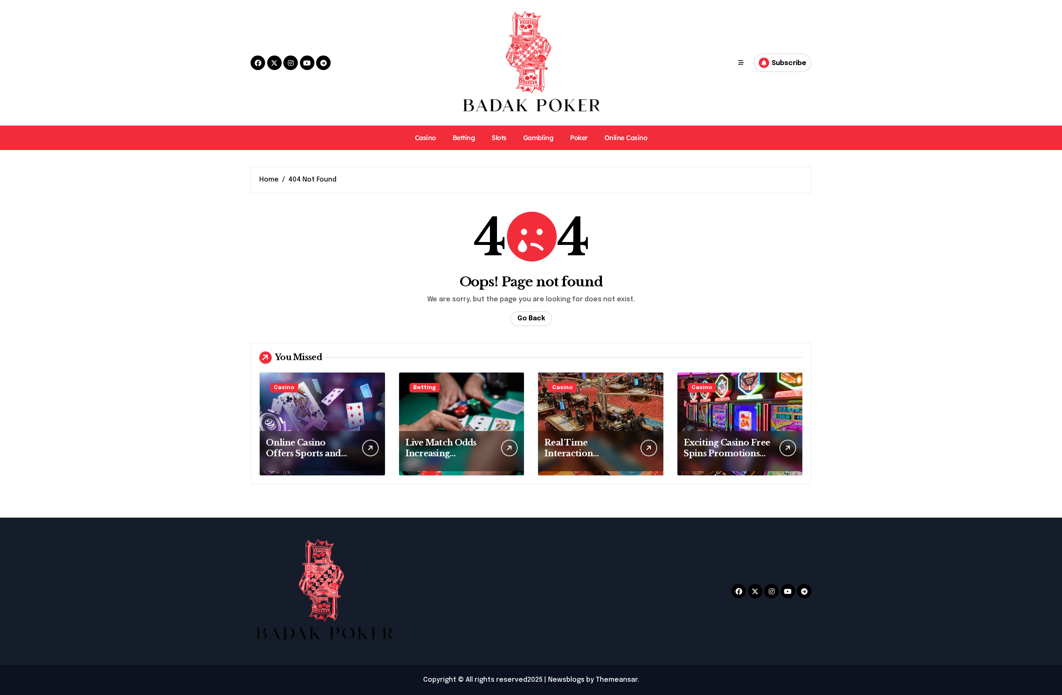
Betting (464, 137)
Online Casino (626, 137)
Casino (425, 137)
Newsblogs (566, 679)
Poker (579, 137)
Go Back (531, 318)
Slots (499, 137)
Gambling (538, 137)
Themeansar (617, 679)
